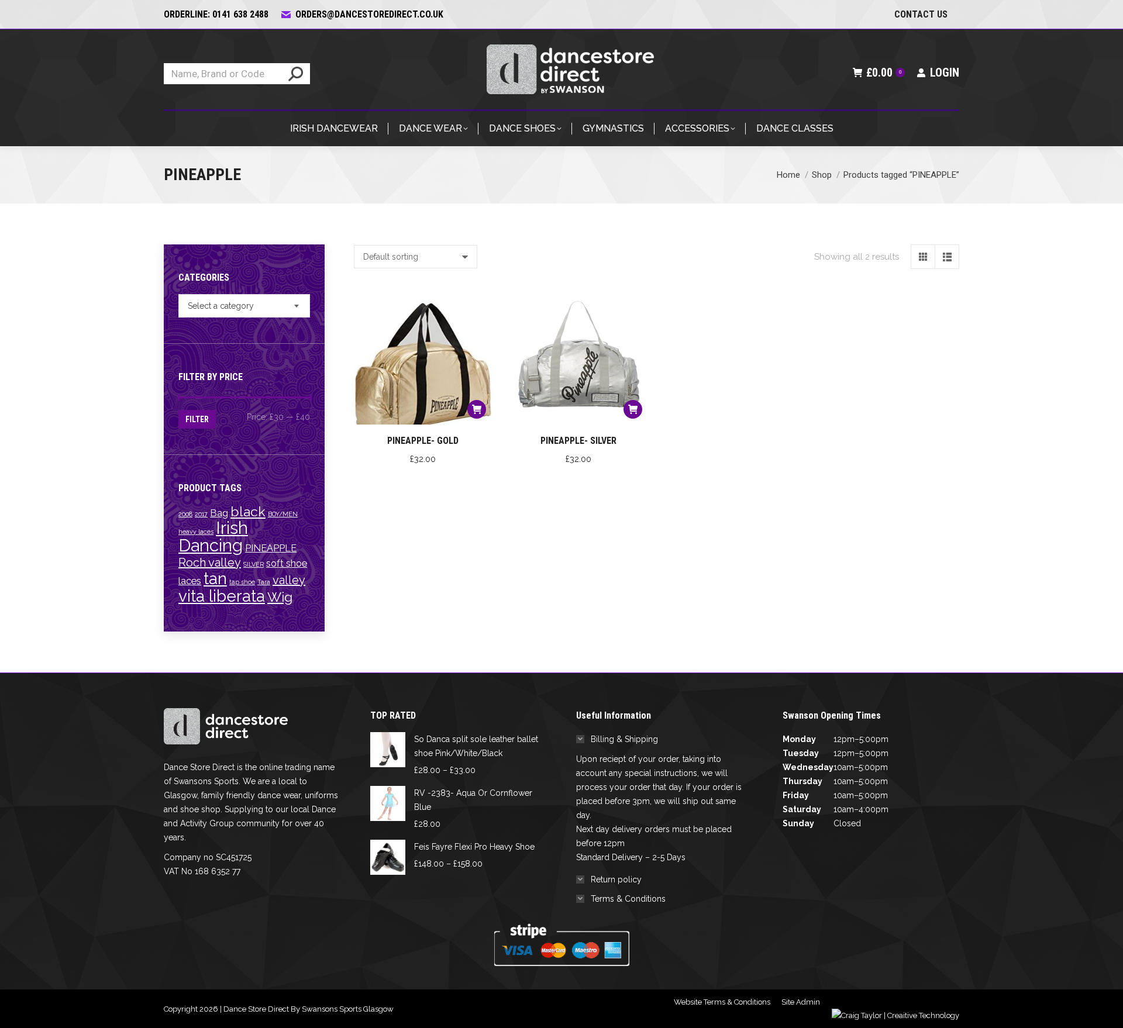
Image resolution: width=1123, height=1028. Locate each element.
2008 (185, 514)
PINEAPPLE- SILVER (578, 440)
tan (215, 578)
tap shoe (242, 581)
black (248, 511)
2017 (201, 514)
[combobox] (244, 306)
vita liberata (221, 596)
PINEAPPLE (271, 548)
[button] (476, 409)
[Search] (295, 73)
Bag (219, 513)
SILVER (253, 564)
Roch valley (209, 563)
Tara (263, 581)
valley (289, 580)
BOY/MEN (283, 514)
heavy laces (195, 531)
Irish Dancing (213, 537)
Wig (279, 597)
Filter (197, 419)
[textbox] (221, 306)
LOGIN (944, 72)
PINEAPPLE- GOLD (423, 440)
